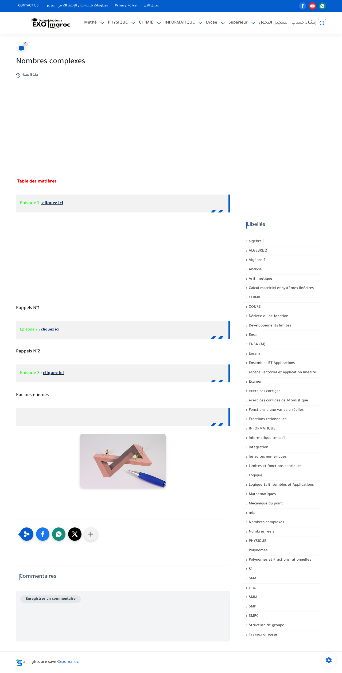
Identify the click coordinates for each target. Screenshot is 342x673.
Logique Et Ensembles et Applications (281, 485)
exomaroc (69, 662)
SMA (252, 579)
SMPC (253, 616)
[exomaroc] (51, 23)
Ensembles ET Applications (271, 363)
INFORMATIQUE (180, 23)
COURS (254, 307)
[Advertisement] (123, 136)
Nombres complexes (266, 522)
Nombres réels (261, 532)
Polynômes (257, 551)
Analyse (255, 270)
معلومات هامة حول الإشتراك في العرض (76, 6)
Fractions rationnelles (267, 419)
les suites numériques (267, 457)
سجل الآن (152, 6)
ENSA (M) (257, 345)
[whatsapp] (322, 6)
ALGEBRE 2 (257, 251)
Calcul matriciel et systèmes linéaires (281, 288)
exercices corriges (264, 391)
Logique (255, 476)
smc (252, 588)
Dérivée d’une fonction (268, 316)
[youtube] (312, 6)
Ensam (254, 354)
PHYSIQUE (118, 23)
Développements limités (269, 326)
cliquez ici (52, 203)
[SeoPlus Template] (19, 662)
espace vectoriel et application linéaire (282, 373)
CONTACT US (28, 6)
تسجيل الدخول (273, 23)
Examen (255, 382)
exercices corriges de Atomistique (278, 401)
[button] (42, 534)
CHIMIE (146, 23)
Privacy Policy (126, 6)
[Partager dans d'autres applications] (91, 534)
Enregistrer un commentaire (51, 599)
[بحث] (322, 23)
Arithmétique (260, 279)
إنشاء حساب (304, 23)
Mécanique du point (265, 504)
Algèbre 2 (256, 260)
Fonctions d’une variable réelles (276, 410)
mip (251, 513)
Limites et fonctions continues (274, 466)
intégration (258, 448)
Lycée (211, 23)
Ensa (252, 335)
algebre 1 (256, 241)
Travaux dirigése (262, 635)
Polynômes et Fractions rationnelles (279, 560)
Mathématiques (262, 494)
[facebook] (302, 6)
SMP (252, 607)
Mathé (90, 23)
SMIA (253, 597)
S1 (250, 569)
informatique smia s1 (266, 438)
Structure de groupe (266, 625)
